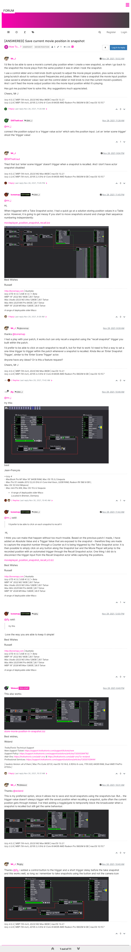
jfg (12, 392)
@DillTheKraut (12, 159)
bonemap (15, 194)
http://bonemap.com (14, 291)
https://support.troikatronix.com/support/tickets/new (49, 750)
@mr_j (7, 126)
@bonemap (23, 328)
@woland (18, 790)
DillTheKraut (17, 120)
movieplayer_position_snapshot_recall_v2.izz (29, 560)
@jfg (36, 614)
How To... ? (15, 46)
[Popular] (25, 32)
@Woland (23, 785)
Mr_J (13, 58)
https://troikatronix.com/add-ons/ (29, 756)
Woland (14, 688)
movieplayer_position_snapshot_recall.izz (27, 222)
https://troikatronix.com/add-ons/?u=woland (69, 756)
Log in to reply (118, 47)
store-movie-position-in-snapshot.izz (24, 731)
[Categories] (8, 32)
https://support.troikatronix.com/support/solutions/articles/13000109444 (60, 759)
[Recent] (16, 32)
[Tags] (33, 32)
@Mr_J (29, 121)
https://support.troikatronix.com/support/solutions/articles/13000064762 (54, 753)
